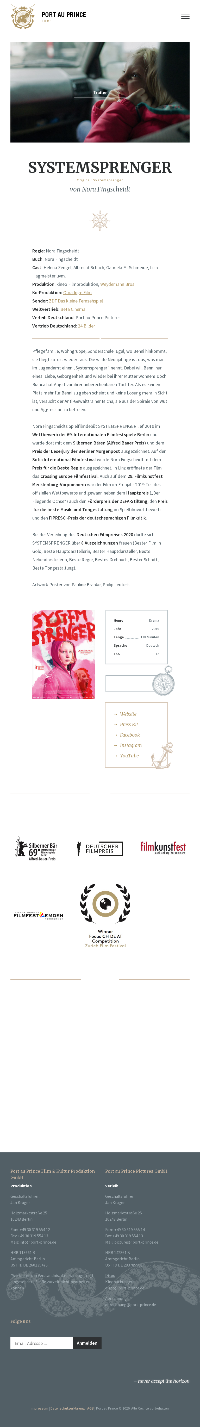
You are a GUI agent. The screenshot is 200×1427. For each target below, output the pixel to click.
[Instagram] (24, 1365)
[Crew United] (45, 1365)
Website (128, 714)
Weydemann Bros (117, 284)
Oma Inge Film (77, 292)
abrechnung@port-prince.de (130, 1304)
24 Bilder (86, 326)
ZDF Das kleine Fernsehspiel (76, 301)
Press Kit (129, 724)
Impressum (39, 1408)
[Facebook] (13, 1365)
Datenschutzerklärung (68, 1408)
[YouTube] (34, 1365)
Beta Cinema (72, 309)
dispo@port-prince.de (124, 1287)
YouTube (129, 756)
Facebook (130, 735)
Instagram (131, 745)
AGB (90, 1408)
